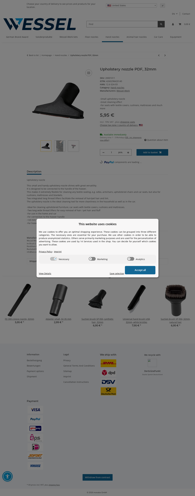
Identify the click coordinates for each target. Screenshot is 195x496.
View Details (45, 273)
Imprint (58, 251)
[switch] (53, 259)
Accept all (140, 270)
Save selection (117, 273)
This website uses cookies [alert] (98, 224)
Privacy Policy (45, 251)
